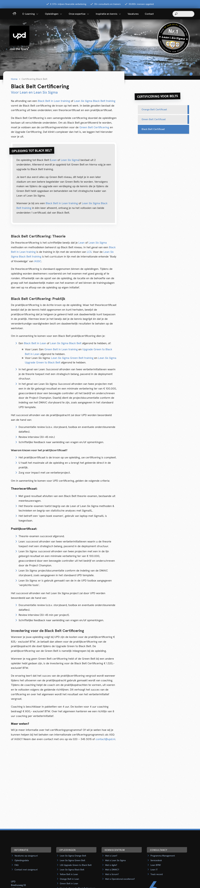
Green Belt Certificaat (154, 119)
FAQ (16, 865)
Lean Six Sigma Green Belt (72, 860)
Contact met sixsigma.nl (26, 870)
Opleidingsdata (22, 860)
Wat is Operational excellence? (120, 879)
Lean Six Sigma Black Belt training (94, 101)
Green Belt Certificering (94, 127)
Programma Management (162, 856)
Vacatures (133, 14)
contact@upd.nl (105, 739)
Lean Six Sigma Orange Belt (73, 856)
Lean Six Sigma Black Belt (65, 343)
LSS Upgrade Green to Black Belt (76, 865)
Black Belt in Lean (35, 343)
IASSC (37, 261)
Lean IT (154, 870)
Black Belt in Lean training (54, 101)
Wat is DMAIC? (112, 870)
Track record (156, 874)
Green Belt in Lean (69, 884)
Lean (54, 160)
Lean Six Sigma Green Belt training (72, 358)
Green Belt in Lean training (61, 349)
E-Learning (28, 14)
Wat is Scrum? (112, 874)
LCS (89, 252)
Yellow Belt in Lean (69, 874)
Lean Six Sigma (70, 160)
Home (14, 79)
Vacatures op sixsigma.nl (26, 856)
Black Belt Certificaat (153, 129)
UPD (13, 882)
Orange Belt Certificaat (154, 109)
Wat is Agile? (111, 865)
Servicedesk (156, 860)
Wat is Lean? (111, 856)
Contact (149, 14)
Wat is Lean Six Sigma (115, 860)
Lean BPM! (155, 865)
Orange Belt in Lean (69, 879)
